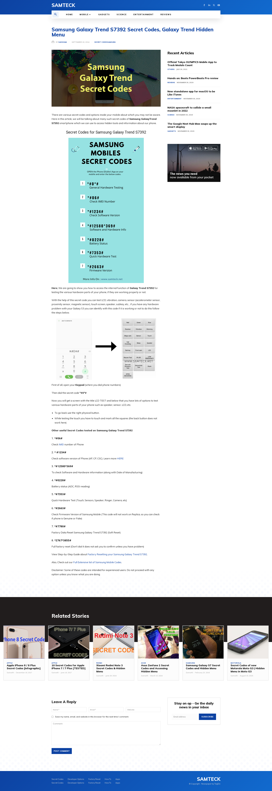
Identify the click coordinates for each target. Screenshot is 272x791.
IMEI (61, 444)
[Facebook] (204, 5)
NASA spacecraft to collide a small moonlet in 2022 (189, 109)
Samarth (10, 672)
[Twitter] (214, 5)
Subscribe (207, 717)
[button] (55, 14)
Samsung (111, 42)
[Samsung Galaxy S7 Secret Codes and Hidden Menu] (203, 642)
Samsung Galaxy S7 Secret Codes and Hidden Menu (203, 667)
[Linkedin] (209, 5)
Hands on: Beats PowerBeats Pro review (192, 78)
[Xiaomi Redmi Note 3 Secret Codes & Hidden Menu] (113, 642)
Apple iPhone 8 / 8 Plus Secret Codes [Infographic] (24, 667)
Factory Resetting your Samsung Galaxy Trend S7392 (117, 554)
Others (171, 69)
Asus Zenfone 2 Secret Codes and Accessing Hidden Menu (155, 668)
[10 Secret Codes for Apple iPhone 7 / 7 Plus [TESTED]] (68, 642)
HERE (120, 458)
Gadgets (171, 131)
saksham (62, 42)
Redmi (99, 663)
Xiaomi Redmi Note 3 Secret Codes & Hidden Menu (110, 668)
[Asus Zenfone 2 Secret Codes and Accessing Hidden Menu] (158, 642)
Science (170, 115)
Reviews (171, 83)
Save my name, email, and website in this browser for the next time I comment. (92, 716)
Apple (10, 663)
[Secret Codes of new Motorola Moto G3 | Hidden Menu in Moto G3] (248, 642)
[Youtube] (218, 5)
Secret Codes (100, 42)
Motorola (236, 663)
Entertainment (174, 99)
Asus (143, 663)
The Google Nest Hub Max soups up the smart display (192, 125)
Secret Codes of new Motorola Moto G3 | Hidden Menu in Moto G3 (248, 668)
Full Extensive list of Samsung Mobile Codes (97, 562)
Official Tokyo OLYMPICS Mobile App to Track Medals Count (192, 63)
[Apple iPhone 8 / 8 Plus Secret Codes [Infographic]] (24, 642)
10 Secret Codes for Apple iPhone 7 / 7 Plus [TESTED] (69, 667)
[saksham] (54, 42)
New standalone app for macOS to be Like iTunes (191, 93)
